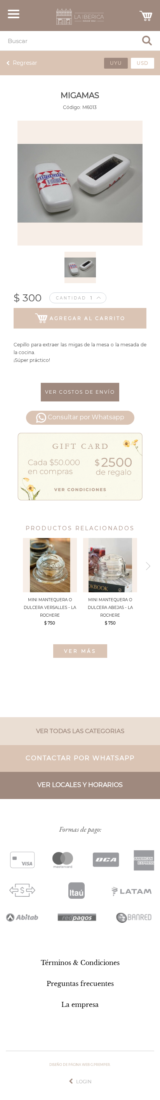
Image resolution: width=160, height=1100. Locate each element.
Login (84, 1081)
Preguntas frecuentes (80, 984)
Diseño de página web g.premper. (80, 1065)
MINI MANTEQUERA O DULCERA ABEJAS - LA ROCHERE (110, 607)
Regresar (25, 62)
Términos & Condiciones (80, 963)
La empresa (80, 1004)
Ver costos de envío (80, 392)
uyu (116, 63)
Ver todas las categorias (80, 731)
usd (142, 63)
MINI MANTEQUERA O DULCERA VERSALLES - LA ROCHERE (50, 607)
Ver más (80, 651)
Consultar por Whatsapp (86, 417)
